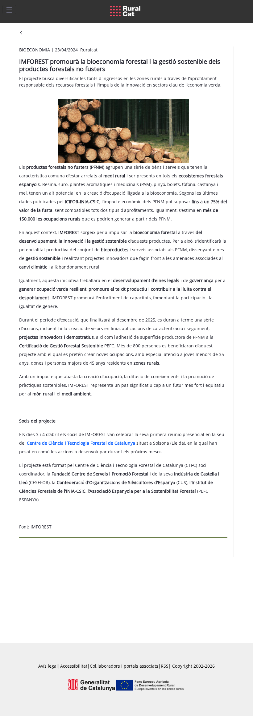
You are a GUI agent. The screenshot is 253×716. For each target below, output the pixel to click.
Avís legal (48, 666)
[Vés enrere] (21, 33)
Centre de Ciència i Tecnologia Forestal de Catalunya (81, 443)
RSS (164, 666)
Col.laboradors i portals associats (124, 666)
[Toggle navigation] (9, 9)
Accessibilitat (73, 666)
